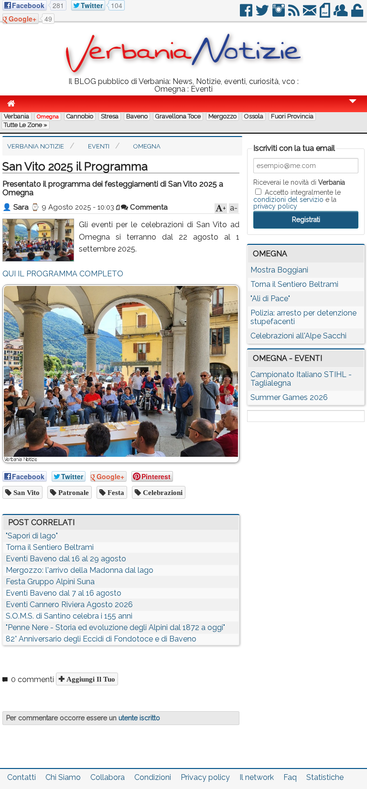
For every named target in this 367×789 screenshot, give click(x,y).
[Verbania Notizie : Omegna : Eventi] (183, 73)
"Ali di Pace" (270, 298)
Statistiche (325, 777)
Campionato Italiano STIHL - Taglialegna (301, 379)
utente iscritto (139, 718)
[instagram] (279, 14)
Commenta (148, 207)
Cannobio (79, 116)
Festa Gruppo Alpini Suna (50, 581)
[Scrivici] (310, 14)
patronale (72, 492)
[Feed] (294, 14)
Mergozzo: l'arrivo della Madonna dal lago (79, 570)
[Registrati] (341, 14)
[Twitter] (263, 14)
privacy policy (275, 206)
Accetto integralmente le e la (297, 199)
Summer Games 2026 (289, 397)
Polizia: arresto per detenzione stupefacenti (303, 317)
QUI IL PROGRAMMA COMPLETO (62, 273)
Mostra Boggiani (279, 269)
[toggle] (352, 107)
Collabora (107, 777)
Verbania (16, 116)
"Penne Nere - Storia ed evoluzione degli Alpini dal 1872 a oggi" (115, 627)
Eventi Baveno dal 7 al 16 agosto (63, 593)
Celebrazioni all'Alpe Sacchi (298, 335)
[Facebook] (247, 14)
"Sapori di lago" (32, 535)
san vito (25, 492)
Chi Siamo (63, 777)
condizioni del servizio (288, 199)
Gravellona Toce (178, 116)
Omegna (48, 116)
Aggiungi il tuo (90, 679)
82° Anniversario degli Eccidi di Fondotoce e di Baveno (101, 638)
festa (115, 492)
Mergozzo (222, 116)
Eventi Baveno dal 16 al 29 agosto (66, 558)
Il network (256, 777)
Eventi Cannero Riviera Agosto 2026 (69, 604)
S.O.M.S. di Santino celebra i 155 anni (69, 616)
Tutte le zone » (25, 124)
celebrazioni (162, 492)
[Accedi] (358, 14)
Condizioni (152, 777)
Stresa (110, 116)
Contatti (21, 777)
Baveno (137, 116)
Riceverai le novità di (299, 182)
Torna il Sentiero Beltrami (50, 547)
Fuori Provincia (292, 116)
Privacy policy (205, 777)
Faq (290, 777)
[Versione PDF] (326, 14)
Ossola (253, 116)
